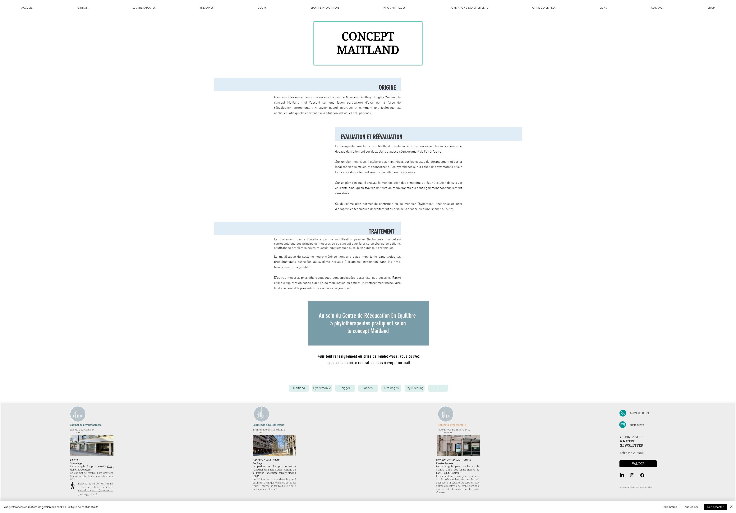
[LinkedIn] (622, 475)
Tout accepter (715, 507)
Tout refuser (690, 507)
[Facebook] (642, 475)
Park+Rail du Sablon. (447, 472)
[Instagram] (632, 475)
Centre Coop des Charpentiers (455, 469)
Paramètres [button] (670, 507)
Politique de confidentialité (82, 507)
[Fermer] (731, 507)
